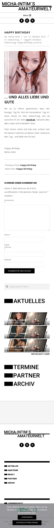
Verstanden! (27, 517)
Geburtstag (13, 39)
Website (7, 259)
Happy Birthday (25, 42)
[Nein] (50, 515)
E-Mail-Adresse (7, 247)
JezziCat (38, 42)
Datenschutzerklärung (27, 523)
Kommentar (7, 201)
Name (7, 235)
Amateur (37, 39)
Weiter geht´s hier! (40, 354)
